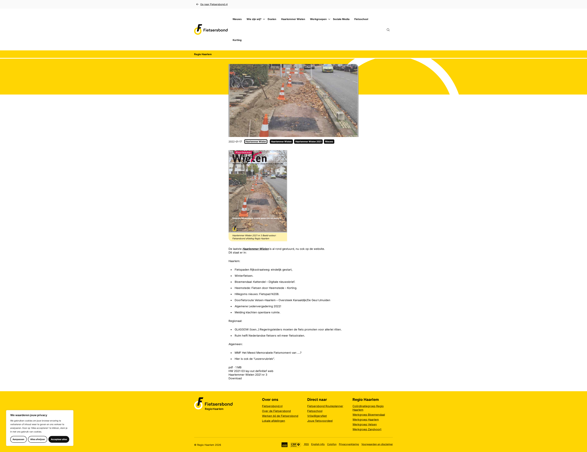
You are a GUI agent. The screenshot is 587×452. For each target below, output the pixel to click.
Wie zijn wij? (254, 19)
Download (235, 378)
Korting (237, 40)
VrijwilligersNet (317, 415)
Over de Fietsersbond (276, 411)
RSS (306, 444)
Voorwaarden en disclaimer (377, 444)
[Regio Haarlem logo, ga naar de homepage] (211, 29)
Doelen (272, 19)
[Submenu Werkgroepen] (329, 19)
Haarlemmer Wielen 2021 (308, 141)
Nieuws (237, 19)
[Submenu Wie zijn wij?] (264, 19)
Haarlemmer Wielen (293, 19)
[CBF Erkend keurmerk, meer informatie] (295, 444)
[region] (39, 428)
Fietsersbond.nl (272, 406)
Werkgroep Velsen (365, 424)
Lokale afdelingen (273, 420)
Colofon (331, 444)
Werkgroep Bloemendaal (369, 414)
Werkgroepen (318, 19)
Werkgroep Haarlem (366, 419)
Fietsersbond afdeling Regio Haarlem (250, 238)
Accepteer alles (59, 439)
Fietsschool (361, 19)
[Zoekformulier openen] (389, 29)
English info (318, 444)
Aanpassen (18, 439)
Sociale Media (341, 19)
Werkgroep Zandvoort (367, 429)
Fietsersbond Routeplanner (325, 406)
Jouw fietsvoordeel (320, 420)
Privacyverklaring (349, 444)
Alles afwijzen (37, 439)
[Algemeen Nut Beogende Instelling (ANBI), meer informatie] (284, 444)
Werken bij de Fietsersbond (280, 415)
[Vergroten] (283, 153)
